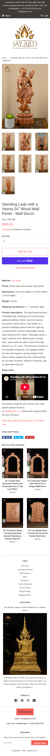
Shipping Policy (25, 595)
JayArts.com (32, 751)
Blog (25, 577)
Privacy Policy (25, 588)
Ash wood (16, 280)
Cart (46, 16)
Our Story (25, 566)
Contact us (25, 580)
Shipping (6, 229)
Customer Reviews (25, 570)
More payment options (25, 268)
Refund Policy (25, 591)
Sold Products (25, 573)
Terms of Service (25, 584)
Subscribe (39, 743)
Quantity (6, 236)
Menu (7, 16)
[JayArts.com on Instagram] (28, 701)
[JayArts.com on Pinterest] (22, 701)
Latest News (25, 602)
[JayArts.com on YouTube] (34, 701)
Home (4, 58)
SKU (8, 219)
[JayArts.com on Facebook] (15, 701)
